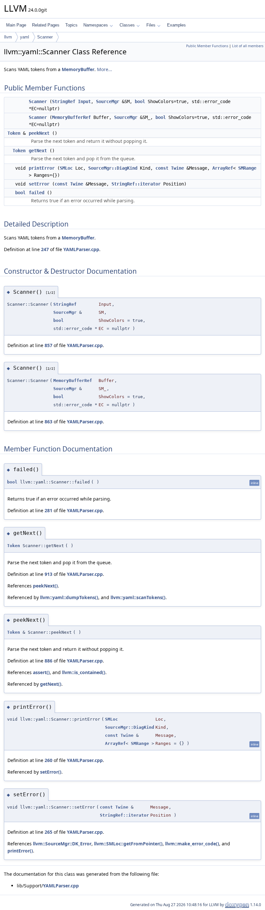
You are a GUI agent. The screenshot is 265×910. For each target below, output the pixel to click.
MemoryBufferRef (71, 117)
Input (84, 101)
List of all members (247, 46)
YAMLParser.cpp (81, 249)
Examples (176, 25)
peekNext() (45, 586)
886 (48, 661)
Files (150, 25)
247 (45, 249)
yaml (24, 37)
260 (48, 760)
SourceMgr (107, 101)
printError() (20, 851)
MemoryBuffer (78, 69)
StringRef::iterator (136, 183)
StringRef (63, 101)
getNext (38, 150)
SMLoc (66, 168)
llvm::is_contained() (83, 672)
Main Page (16, 25)
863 (48, 421)
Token (13, 133)
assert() (41, 672)
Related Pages (45, 25)
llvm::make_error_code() (192, 844)
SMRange (247, 168)
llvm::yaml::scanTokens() (138, 597)
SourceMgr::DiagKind (112, 168)
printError (42, 168)
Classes (127, 25)
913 (48, 574)
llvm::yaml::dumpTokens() (69, 597)
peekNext (39, 133)
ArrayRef (222, 168)
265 (48, 832)
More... (104, 69)
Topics (71, 25)
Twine (177, 168)
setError (39, 183)
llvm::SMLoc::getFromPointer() (128, 844)
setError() (50, 772)
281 (48, 510)
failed (36, 192)
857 (48, 345)
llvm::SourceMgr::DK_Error (62, 844)
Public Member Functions (207, 46)
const (161, 168)
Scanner (45, 37)
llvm (8, 37)
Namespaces (95, 25)
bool (140, 101)
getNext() (50, 684)
